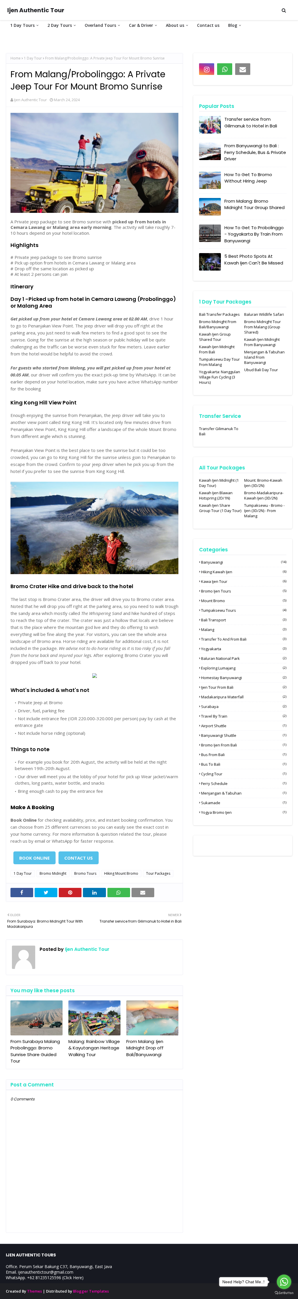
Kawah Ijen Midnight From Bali (217, 349)
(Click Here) (73, 1277)
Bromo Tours (85, 873)
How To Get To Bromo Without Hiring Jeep (248, 177)
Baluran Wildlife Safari (264, 314)
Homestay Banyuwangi (243, 677)
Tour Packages (158, 873)
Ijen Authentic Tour (35, 10)
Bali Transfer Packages (219, 314)
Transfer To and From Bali (243, 639)
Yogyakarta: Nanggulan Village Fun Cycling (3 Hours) (219, 377)
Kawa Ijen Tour (243, 581)
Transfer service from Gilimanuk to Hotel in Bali (250, 122)
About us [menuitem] (175, 25)
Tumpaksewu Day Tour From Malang (219, 362)
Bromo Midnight (53, 873)
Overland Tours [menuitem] (100, 25)
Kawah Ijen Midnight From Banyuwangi (262, 342)
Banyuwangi (243, 562)
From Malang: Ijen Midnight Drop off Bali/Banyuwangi (145, 1048)
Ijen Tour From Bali (243, 687)
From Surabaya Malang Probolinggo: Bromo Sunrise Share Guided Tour (35, 1051)
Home (15, 58)
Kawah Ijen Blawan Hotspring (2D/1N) (216, 495)
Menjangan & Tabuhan (243, 793)
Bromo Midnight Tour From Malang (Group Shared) (262, 327)
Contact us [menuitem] (208, 25)
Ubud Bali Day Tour (261, 369)
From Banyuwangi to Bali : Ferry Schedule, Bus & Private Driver (255, 152)
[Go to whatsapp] (284, 1282)
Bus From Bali (243, 754)
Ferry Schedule (243, 783)
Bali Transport (243, 620)
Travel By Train (243, 716)
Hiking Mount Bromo (121, 873)
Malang (243, 629)
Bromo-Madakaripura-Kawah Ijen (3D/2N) (263, 495)
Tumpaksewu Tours (243, 610)
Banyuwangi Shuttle (243, 735)
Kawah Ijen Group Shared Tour (215, 337)
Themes (34, 1291)
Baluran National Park (243, 658)
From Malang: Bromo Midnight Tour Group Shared (254, 204)
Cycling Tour (243, 773)
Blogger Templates (91, 1291)
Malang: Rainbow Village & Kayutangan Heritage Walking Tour (94, 1048)
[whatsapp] (224, 69)
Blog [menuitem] (232, 25)
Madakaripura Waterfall (243, 697)
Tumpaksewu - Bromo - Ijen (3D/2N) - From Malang (264, 510)
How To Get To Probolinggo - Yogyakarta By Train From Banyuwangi (254, 234)
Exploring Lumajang (243, 668)
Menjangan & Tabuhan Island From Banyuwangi (264, 357)
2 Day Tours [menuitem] (59, 25)
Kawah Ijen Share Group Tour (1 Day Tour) (220, 508)
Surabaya (243, 706)
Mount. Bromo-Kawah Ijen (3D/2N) (263, 483)
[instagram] (206, 69)
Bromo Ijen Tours (243, 591)
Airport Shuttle (243, 725)
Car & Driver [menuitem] (141, 25)
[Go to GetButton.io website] (284, 1293)
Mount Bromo (243, 600)
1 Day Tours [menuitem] (22, 25)
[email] (242, 69)
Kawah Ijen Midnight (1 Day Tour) (219, 483)
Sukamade (243, 802)
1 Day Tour (33, 58)
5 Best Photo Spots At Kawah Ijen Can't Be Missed (253, 259)
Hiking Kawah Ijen (243, 571)
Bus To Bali (243, 764)
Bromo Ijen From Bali (243, 745)
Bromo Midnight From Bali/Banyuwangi (217, 324)
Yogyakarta (243, 648)
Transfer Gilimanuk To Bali (218, 431)
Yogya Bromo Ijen (243, 812)
